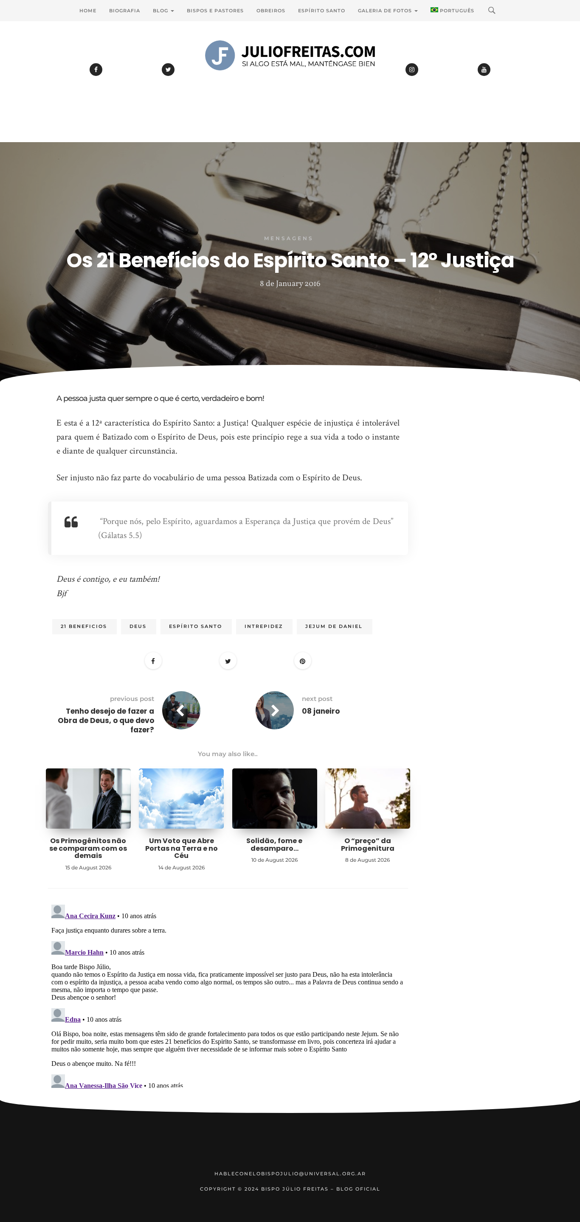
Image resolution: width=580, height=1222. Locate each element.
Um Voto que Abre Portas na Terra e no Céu (181, 848)
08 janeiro (321, 711)
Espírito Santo (321, 11)
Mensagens (289, 238)
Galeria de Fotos (386, 11)
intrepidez (264, 626)
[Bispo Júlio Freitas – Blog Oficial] (290, 78)
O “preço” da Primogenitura (367, 844)
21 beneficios (84, 626)
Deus (138, 626)
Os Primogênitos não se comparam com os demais (88, 848)
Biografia (124, 11)
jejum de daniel (334, 626)
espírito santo (195, 626)
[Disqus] (228, 1007)
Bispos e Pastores (215, 11)
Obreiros (270, 11)
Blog (161, 11)
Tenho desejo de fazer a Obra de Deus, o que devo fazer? (106, 720)
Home (87, 11)
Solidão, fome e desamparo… (274, 844)
